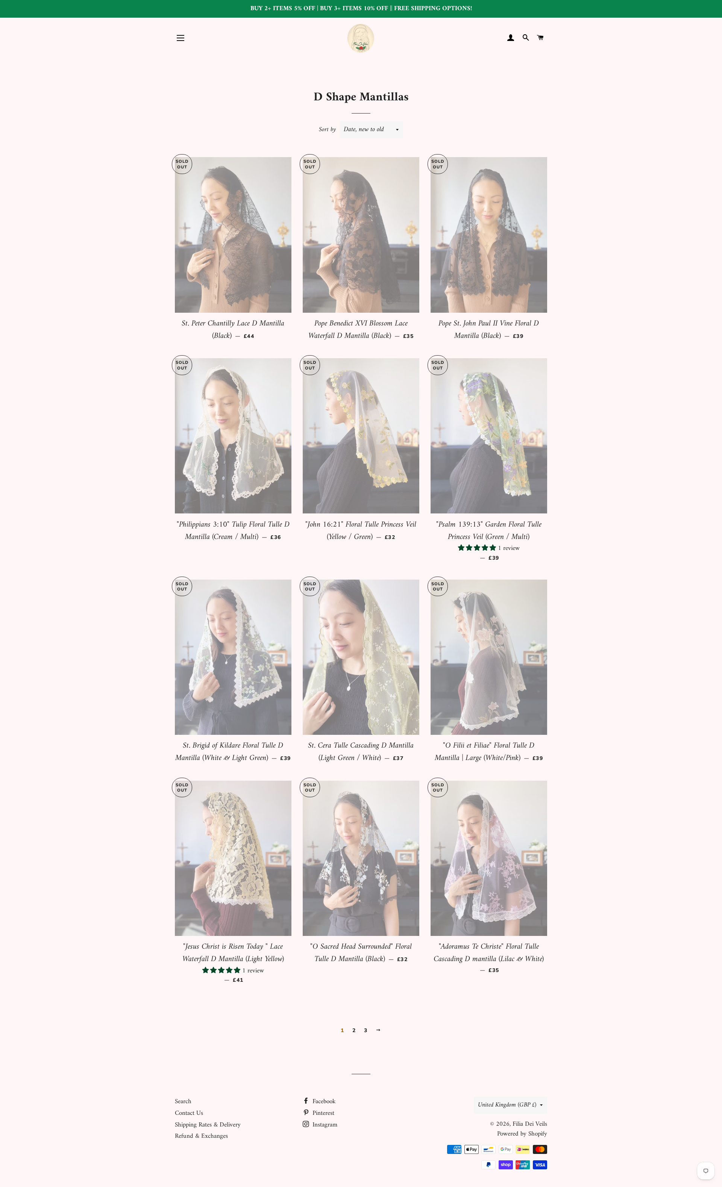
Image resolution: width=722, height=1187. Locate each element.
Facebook (323, 1101)
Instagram (324, 1125)
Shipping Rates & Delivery (208, 1125)
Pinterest (322, 1113)
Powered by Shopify (522, 1134)
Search (183, 1101)
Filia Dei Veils (530, 1124)
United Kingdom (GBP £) (507, 1105)
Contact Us (189, 1113)
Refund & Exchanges (201, 1136)
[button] (478, 548)
